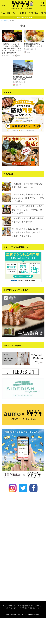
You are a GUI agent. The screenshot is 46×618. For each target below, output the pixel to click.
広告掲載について (27, 606)
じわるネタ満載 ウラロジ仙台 (24, 17)
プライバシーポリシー (12, 608)
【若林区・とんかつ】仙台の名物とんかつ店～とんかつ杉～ (28, 220)
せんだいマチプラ (21, 614)
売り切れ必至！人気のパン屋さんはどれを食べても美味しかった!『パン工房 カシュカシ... (28, 232)
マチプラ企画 (33, 13)
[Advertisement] (23, 573)
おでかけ (23, 13)
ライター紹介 (5, 13)
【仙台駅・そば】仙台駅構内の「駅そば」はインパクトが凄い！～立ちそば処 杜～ (28, 197)
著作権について (34, 608)
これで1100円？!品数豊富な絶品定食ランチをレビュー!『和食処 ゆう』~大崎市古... (27, 209)
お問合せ (38, 606)
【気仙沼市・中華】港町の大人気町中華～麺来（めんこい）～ (28, 185)
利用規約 (24, 608)
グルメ (15, 13)
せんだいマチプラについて (11, 606)
